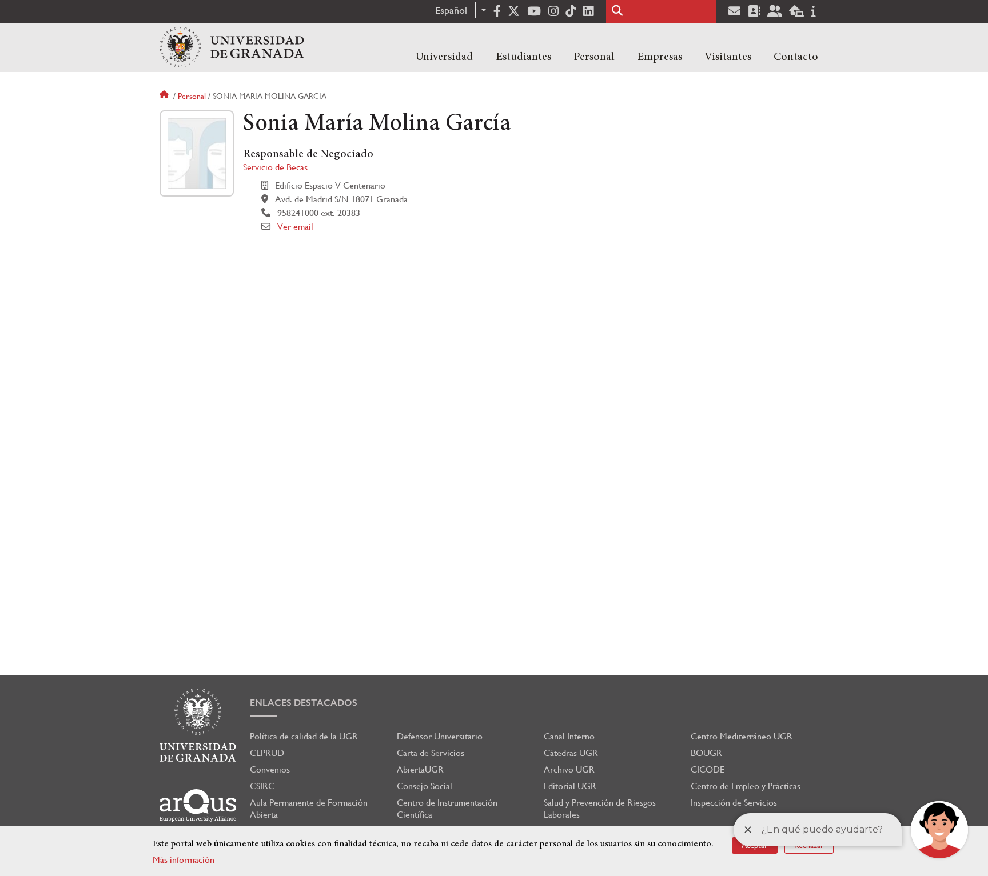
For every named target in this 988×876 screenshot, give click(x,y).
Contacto (796, 57)
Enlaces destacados (303, 702)
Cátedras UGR (571, 752)
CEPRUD (267, 752)
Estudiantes (523, 57)
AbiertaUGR (420, 769)
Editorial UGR (570, 786)
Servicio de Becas (275, 167)
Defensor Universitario (440, 736)
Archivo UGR (569, 769)
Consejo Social (424, 786)
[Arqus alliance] (198, 805)
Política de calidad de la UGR (304, 736)
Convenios (270, 769)
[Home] (232, 47)
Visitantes (727, 57)
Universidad (444, 57)
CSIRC (262, 786)
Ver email (295, 226)
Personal (594, 57)
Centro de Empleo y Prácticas (745, 786)
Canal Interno (569, 736)
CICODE (707, 769)
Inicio (165, 96)
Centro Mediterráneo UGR (741, 736)
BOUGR (706, 752)
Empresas (659, 57)
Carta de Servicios (430, 752)
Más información (183, 859)
